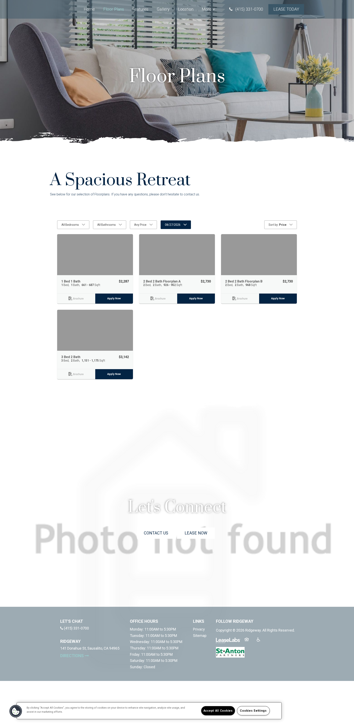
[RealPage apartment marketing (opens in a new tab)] (228, 642)
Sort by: (277, 224)
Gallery (163, 9)
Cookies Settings (253, 710)
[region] (149, 710)
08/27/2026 (172, 224)
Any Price (140, 224)
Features (140, 9)
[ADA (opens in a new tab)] (261, 642)
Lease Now (200, 532)
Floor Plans (113, 9)
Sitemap (199, 635)
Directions (89, 655)
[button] (246, 9)
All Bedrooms (70, 224)
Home (89, 9)
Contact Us (156, 533)
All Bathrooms (106, 224)
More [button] (207, 9)
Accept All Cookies (218, 710)
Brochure (78, 298)
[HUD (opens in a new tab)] (249, 642)
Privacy (199, 629)
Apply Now (114, 298)
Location (185, 9)
